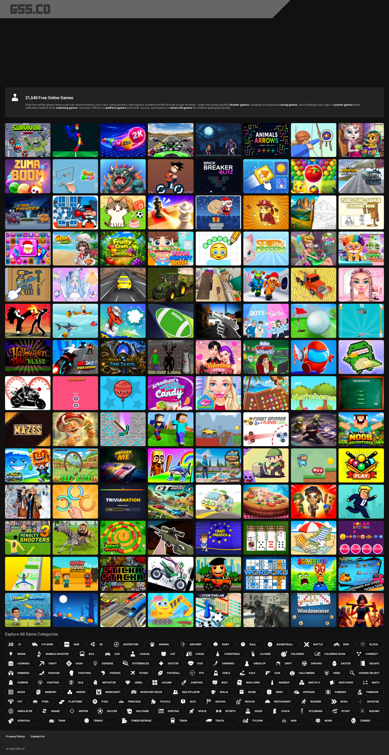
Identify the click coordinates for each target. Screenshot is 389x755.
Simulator (24, 711)
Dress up (259, 663)
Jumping (196, 682)
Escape (374, 663)
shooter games (239, 104)
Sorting (173, 711)
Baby (225, 644)
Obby (279, 692)
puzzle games (343, 104)
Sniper (83, 711)
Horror (22, 682)
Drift (288, 663)
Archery (196, 644)
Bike (346, 644)
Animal (164, 644)
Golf (252, 672)
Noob (252, 692)
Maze (21, 692)
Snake (55, 711)
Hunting (53, 682)
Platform (75, 701)
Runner (315, 701)
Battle (318, 644)
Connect (371, 653)
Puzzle (165, 701)
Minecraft (112, 692)
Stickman (315, 711)
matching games (67, 107)
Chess (200, 653)
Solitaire (142, 711)
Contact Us (38, 736)
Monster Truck (151, 692)
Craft (52, 663)
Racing (220, 701)
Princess (134, 701)
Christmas (232, 653)
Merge (80, 692)
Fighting (84, 672)
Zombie (365, 720)
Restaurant (282, 701)
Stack (285, 711)
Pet (19, 701)
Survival (23, 720)
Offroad (309, 692)
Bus (91, 653)
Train (183, 720)
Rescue (250, 701)
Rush (343, 701)
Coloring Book (334, 653)
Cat (172, 653)
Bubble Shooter (57, 653)
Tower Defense (141, 720)
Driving (316, 663)
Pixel (45, 701)
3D (101, 644)
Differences (140, 663)
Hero (336, 672)
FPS (201, 672)
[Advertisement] (194, 51)
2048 (76, 644)
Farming (23, 672)
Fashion (54, 672)
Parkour (372, 692)
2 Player (47, 644)
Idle (80, 682)
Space (202, 711)
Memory (50, 692)
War (293, 720)
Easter (346, 663)
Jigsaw (166, 682)
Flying (143, 672)
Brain (21, 653)
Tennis (98, 720)
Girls (226, 672)
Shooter (373, 701)
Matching (346, 682)
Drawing (228, 663)
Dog (200, 663)
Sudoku (374, 711)
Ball (253, 644)
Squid (258, 711)
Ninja (224, 692)
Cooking (23, 663)
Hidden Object (369, 672)
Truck (219, 720)
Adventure (130, 644)
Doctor (173, 663)
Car (117, 653)
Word (328, 720)
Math (375, 682)
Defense (107, 663)
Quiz (193, 701)
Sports (230, 711)
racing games (288, 104)
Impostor (109, 682)
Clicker (265, 653)
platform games (116, 107)
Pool (105, 701)
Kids (224, 682)
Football (173, 672)
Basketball (285, 644)
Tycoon (257, 720)
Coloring (297, 653)
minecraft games (181, 107)
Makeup (284, 682)
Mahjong (253, 682)
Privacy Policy (15, 736)
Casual (145, 653)
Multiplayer (191, 692)
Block (373, 644)
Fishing (115, 672)
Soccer (112, 711)
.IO (19, 644)
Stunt (345, 711)
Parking (340, 692)
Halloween (306, 672)
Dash (79, 663)
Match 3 (314, 682)
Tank (61, 720)
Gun (277, 672)
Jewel (138, 682)
